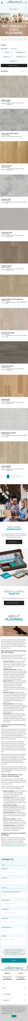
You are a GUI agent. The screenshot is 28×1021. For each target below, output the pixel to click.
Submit (14, 960)
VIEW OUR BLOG (12, 541)
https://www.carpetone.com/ (17, 845)
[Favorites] (23, 2)
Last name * (4, 877)
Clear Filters (13, 48)
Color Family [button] (20, 56)
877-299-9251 (7, 978)
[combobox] (13, 39)
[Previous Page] (5, 476)
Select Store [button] (13, 9)
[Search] (26, 39)
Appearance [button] (20, 52)
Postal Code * (5, 918)
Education (6, 1000)
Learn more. (9, 1013)
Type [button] (6, 52)
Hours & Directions (7, 979)
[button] (20, 2)
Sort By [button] (22, 71)
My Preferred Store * (6, 927)
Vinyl (16, 15)
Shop (4, 988)
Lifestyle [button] (6, 56)
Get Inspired (6, 994)
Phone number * (6, 900)
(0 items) (25, 2)
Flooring (11, 15)
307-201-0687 (20, 978)
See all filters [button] (13, 65)
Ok (14, 1016)
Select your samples (13, 602)
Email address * (5, 909)
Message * (4, 935)
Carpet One (4, 15)
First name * (4, 868)
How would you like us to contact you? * (11, 891)
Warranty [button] (13, 61)
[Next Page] (22, 476)
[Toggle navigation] (2, 3)
